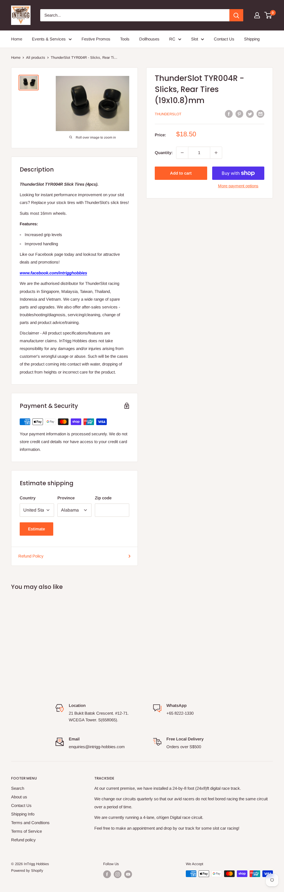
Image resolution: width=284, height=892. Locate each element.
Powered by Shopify (27, 870)
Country (28, 497)
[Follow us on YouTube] (128, 874)
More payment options (238, 185)
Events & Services (49, 39)
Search (17, 788)
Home (16, 39)
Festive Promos (96, 39)
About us (19, 796)
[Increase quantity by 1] (216, 153)
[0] (268, 15)
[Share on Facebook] (229, 114)
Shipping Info (22, 814)
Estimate (36, 528)
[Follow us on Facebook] (107, 874)
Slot (194, 39)
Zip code (103, 497)
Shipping (252, 39)
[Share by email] (260, 114)
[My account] (257, 15)
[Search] (236, 15)
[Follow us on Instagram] (117, 874)
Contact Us (224, 39)
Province (66, 497)
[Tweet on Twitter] (250, 114)
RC (172, 39)
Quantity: (164, 152)
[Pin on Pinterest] (239, 114)
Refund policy (23, 839)
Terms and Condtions (30, 822)
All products (35, 57)
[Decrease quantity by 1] (182, 153)
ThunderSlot (168, 114)
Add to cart (181, 173)
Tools (125, 39)
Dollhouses (149, 39)
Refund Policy (31, 556)
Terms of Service (26, 831)
